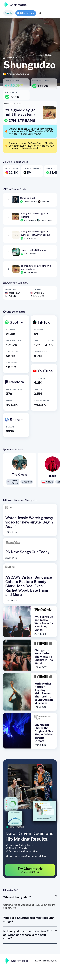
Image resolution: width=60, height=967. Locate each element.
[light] (40, 13)
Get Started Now (25, 13)
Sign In (8, 13)
